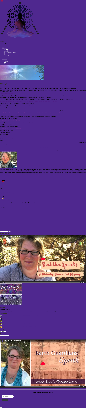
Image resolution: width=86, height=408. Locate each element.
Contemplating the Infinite (27, 318)
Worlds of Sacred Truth (6, 192)
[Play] (1, 282)
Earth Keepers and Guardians (28, 323)
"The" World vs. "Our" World (27, 320)
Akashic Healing (6, 51)
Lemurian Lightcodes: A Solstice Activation (11, 55)
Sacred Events (4, 53)
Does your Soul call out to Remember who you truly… (32, 315)
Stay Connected (4, 59)
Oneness (1, 81)
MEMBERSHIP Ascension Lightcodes (10, 52)
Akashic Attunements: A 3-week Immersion (11, 54)
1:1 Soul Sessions (7, 50)
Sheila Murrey (6, 199)
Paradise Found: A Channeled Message (8, 193)
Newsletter (6, 61)
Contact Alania (6, 60)
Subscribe (5, 400)
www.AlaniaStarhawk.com (4, 175)
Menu (1, 45)
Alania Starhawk (2, 41)
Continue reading (43, 402)
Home (3, 47)
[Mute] (83, 282)
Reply (3, 205)
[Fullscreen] (84, 282)
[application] (43, 259)
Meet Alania (6, 49)
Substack (3, 58)
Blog (4, 63)
